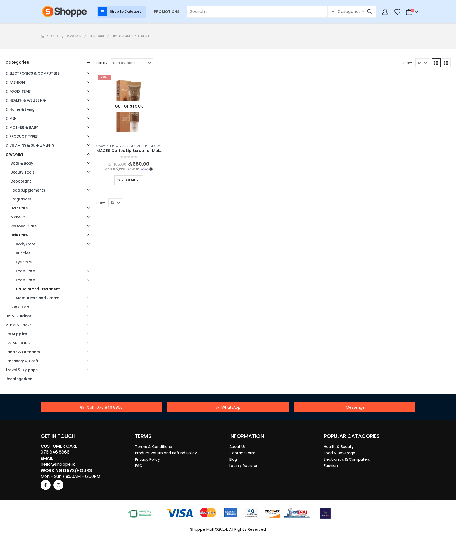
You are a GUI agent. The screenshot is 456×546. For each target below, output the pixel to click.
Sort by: (102, 62)
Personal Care (24, 226)
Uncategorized (18, 378)
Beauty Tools (23, 172)
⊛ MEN (11, 118)
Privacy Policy (147, 459)
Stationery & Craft (21, 360)
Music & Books (18, 325)
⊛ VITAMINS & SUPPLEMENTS (29, 145)
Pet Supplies (16, 334)
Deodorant (21, 181)
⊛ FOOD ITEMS (18, 91)
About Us (237, 446)
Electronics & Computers (347, 459)
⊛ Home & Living (20, 109)
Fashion (331, 465)
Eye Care (24, 262)
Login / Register (243, 465)
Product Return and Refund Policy (166, 453)
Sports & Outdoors (22, 351)
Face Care (25, 271)
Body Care (25, 244)
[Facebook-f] (46, 485)
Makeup (18, 217)
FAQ (138, 465)
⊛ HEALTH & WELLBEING (25, 100)
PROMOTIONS (166, 11)
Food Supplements (28, 190)
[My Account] (385, 12)
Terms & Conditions (153, 446)
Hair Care (19, 208)
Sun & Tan (20, 307)
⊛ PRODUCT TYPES (21, 136)
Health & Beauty (339, 446)
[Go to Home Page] (42, 36)
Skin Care (19, 235)
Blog (233, 459)
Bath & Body (22, 163)
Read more (130, 180)
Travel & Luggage (21, 369)
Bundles (23, 253)
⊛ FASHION (15, 82)
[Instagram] (58, 485)
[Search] (369, 11)
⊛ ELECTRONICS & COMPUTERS (32, 73)
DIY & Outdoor (18, 316)
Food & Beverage (339, 453)
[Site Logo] (64, 11)
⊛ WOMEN (102, 146)
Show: (407, 62)
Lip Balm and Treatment (127, 146)
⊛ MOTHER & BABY (21, 127)
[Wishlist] (397, 12)
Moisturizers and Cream (37, 298)
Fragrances (21, 199)
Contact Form (242, 453)
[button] (436, 62)
